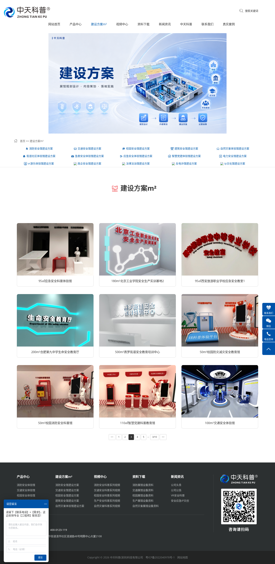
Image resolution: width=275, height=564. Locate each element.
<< (112, 437)
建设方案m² (99, 24)
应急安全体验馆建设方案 (137, 156)
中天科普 (186, 24)
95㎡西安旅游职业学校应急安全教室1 (220, 281)
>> (163, 437)
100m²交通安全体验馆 (220, 423)
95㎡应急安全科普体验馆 (55, 281)
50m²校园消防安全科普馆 (55, 423)
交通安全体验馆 (26, 490)
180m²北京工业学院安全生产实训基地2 (137, 281)
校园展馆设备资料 (142, 495)
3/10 (154, 437)
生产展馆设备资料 (142, 500)
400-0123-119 (58, 530)
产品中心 (76, 24)
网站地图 (182, 557)
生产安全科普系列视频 (107, 500)
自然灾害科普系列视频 (107, 506)
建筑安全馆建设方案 (186, 148)
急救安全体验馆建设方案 (89, 156)
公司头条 (176, 485)
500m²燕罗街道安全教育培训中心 (137, 352)
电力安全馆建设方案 (235, 156)
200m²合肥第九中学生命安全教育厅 (55, 352)
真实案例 (229, 24)
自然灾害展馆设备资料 (145, 506)
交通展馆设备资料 (142, 490)
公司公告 (176, 490)
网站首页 (54, 24)
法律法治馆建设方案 (138, 163)
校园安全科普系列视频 (107, 495)
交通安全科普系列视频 (107, 490)
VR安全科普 (178, 495)
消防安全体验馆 (26, 485)
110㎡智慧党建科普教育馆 (137, 423)
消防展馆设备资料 (142, 485)
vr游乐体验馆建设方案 (41, 163)
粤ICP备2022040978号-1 (160, 557)
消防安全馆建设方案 (41, 148)
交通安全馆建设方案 (89, 148)
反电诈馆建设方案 (186, 163)
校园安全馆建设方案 (138, 148)
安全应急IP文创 (180, 500)
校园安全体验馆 (26, 495)
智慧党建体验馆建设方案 (186, 156)
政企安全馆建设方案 (89, 163)
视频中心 (122, 24)
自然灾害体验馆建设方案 (234, 148)
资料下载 (143, 24)
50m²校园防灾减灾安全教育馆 (220, 352)
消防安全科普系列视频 (107, 485)
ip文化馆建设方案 (234, 163)
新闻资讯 (165, 24)
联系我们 (207, 24)
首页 (22, 141)
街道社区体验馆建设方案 (41, 156)
